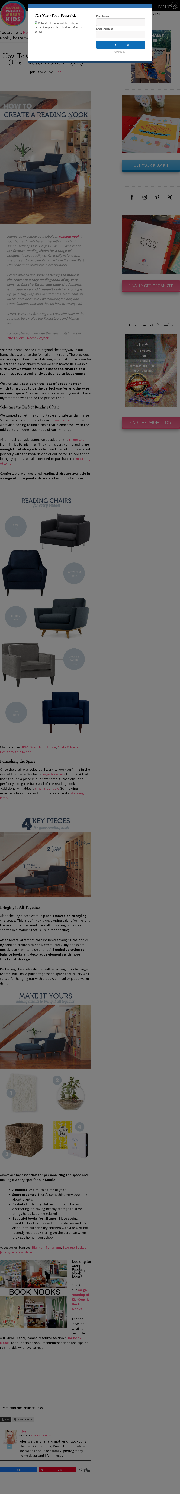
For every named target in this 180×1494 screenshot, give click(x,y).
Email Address (104, 28)
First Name (102, 16)
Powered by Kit (121, 51)
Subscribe (121, 45)
